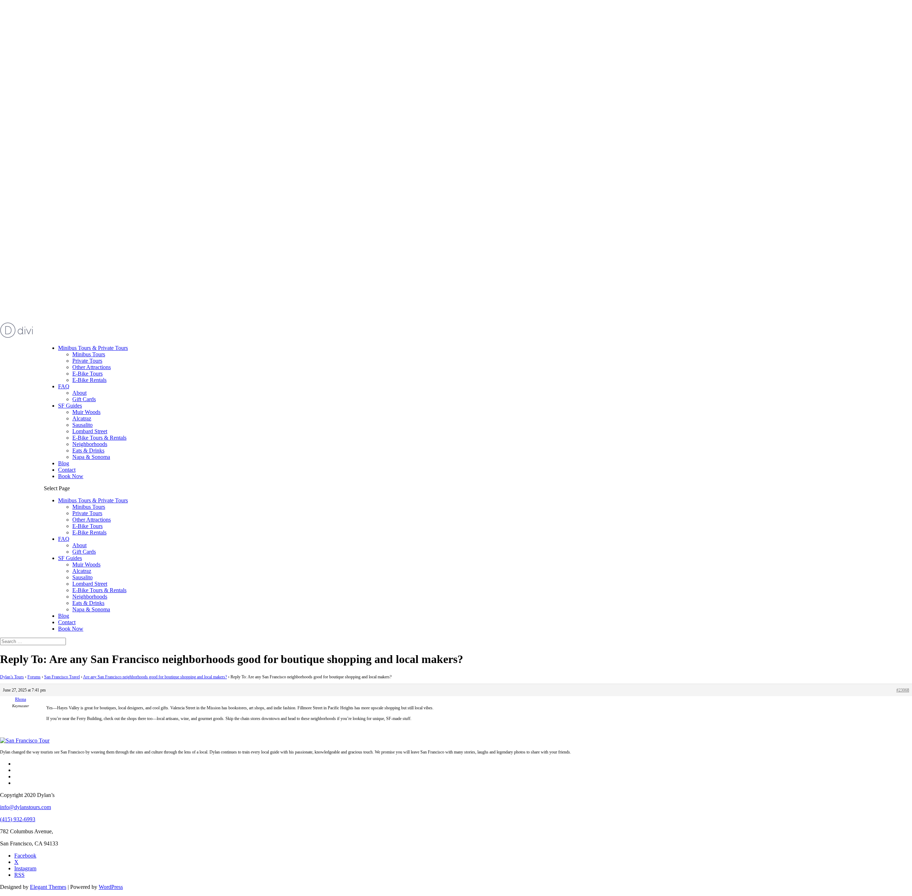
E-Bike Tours (87, 374)
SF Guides (70, 406)
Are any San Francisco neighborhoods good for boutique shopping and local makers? (155, 676)
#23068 (902, 690)
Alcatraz (81, 418)
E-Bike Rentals (89, 380)
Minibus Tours (88, 354)
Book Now (70, 476)
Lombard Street (89, 431)
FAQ (63, 386)
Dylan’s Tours (12, 676)
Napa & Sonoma (91, 457)
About (79, 393)
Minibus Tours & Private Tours (93, 348)
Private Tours (87, 361)
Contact (67, 470)
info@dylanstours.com (25, 807)
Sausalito (82, 425)
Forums (34, 676)
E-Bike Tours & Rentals (99, 438)
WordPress (111, 887)
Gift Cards (84, 399)
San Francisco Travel (62, 676)
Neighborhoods (89, 444)
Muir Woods (86, 412)
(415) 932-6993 (17, 819)
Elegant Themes (48, 887)
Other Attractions (91, 367)
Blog (63, 463)
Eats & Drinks (88, 450)
